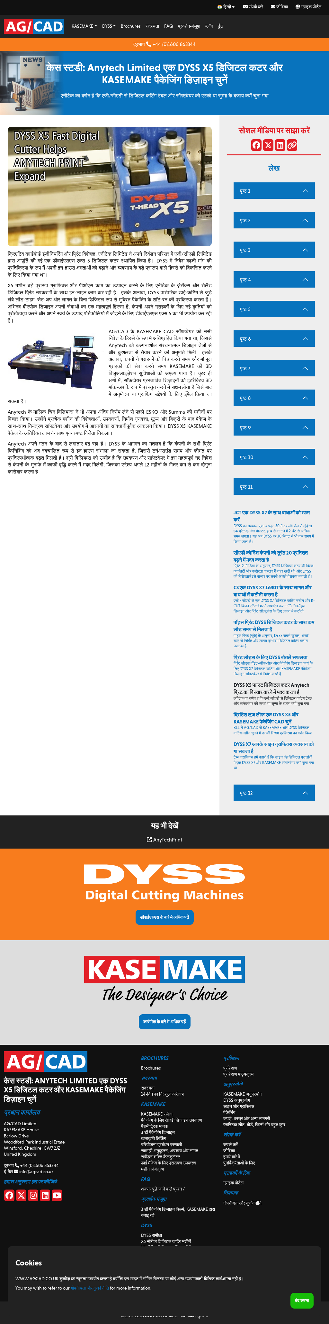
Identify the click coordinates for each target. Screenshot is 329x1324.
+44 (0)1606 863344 (173, 44)
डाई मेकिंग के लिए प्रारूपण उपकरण (168, 1162)
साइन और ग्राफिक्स (238, 1106)
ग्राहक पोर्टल (310, 6)
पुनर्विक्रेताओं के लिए (239, 1162)
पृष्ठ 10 (246, 457)
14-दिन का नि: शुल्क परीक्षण (162, 1094)
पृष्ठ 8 (245, 398)
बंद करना (302, 1300)
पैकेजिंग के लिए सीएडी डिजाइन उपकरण (171, 1120)
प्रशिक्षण (230, 1068)
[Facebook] (9, 1196)
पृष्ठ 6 (245, 339)
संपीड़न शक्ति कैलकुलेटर (160, 1156)
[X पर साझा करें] (268, 146)
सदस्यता (152, 26)
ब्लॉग (209, 26)
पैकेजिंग (229, 1112)
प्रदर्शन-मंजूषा (189, 26)
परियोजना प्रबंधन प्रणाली (161, 1144)
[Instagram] (33, 1196)
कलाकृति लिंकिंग (153, 1138)
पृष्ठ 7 (245, 368)
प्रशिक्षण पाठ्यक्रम (238, 1074)
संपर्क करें (255, 6)
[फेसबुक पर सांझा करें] (256, 146)
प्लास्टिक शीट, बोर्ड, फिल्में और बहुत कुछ (254, 1124)
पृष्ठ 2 (245, 220)
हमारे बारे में (231, 1156)
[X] (21, 1196)
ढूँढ (220, 26)
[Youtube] (56, 1196)
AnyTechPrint (167, 839)
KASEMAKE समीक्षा (157, 1114)
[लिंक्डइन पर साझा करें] (280, 146)
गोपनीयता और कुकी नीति (242, 1203)
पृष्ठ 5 (245, 309)
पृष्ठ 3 (245, 250)
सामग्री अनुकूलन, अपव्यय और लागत (169, 1150)
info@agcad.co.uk (35, 1171)
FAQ (168, 26)
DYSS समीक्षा (151, 1235)
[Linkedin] (45, 1196)
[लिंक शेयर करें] (292, 146)
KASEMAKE (82, 26)
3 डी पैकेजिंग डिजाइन (158, 1132)
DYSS (107, 26)
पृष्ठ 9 (245, 427)
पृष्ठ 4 (245, 279)
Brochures (130, 26)
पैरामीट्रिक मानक (154, 1126)
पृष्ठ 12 (246, 793)
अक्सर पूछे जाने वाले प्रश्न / (163, 1188)
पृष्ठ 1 (245, 191)
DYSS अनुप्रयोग (236, 1100)
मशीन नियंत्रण (152, 1169)
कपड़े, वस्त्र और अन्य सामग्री (246, 1118)
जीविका (281, 6)
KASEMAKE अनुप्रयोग (242, 1094)
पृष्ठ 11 (246, 487)
